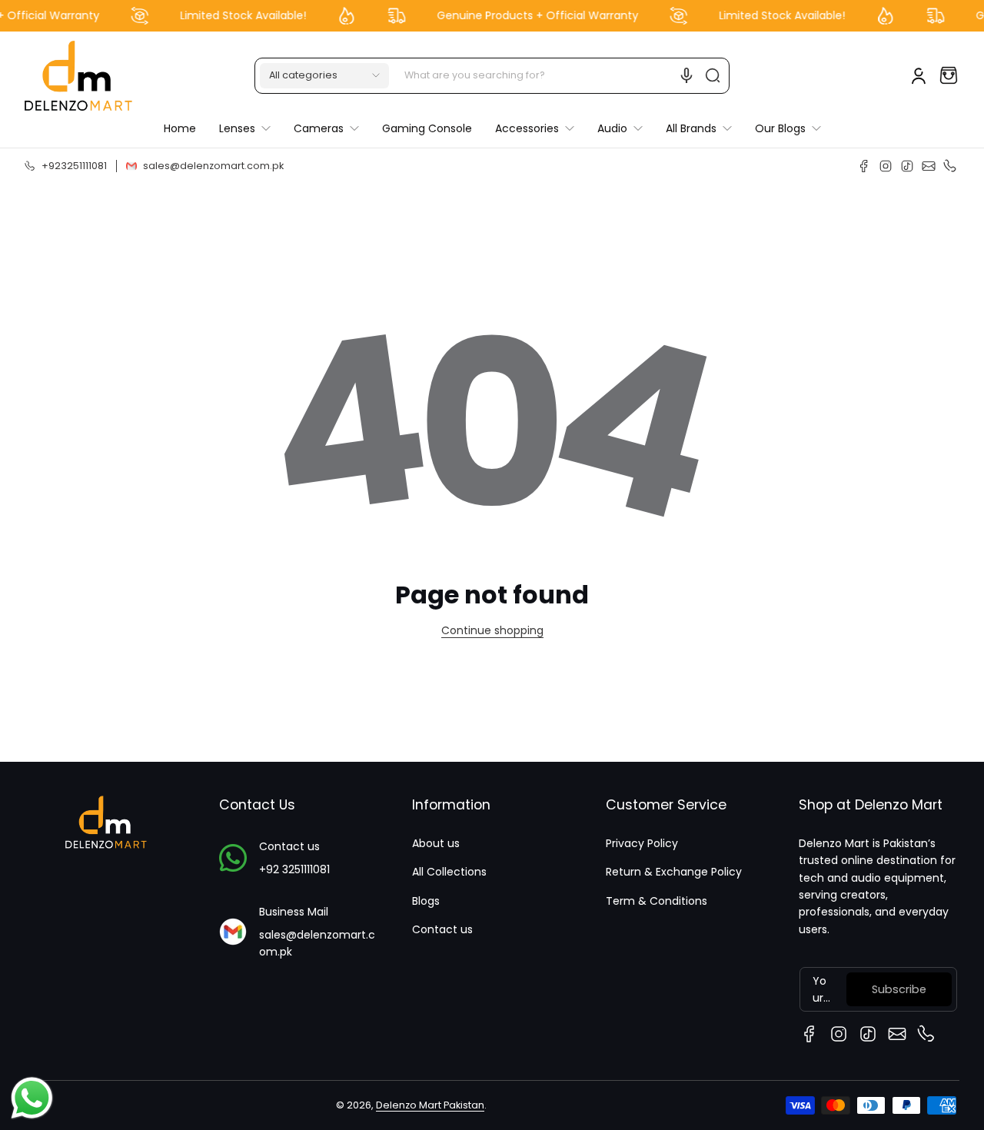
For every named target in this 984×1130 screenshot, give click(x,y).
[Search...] (712, 75)
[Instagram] (885, 166)
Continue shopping (492, 630)
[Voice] (686, 75)
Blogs (426, 901)
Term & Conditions (656, 901)
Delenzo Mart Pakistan (430, 1105)
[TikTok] (907, 166)
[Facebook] (864, 166)
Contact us (442, 929)
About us (436, 843)
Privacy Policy (642, 843)
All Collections (449, 871)
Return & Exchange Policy (674, 871)
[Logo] (78, 76)
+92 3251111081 (294, 869)
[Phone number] (950, 166)
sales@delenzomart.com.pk (317, 943)
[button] (324, 75)
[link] (535, 128)
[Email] (928, 166)
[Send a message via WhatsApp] (32, 1098)
